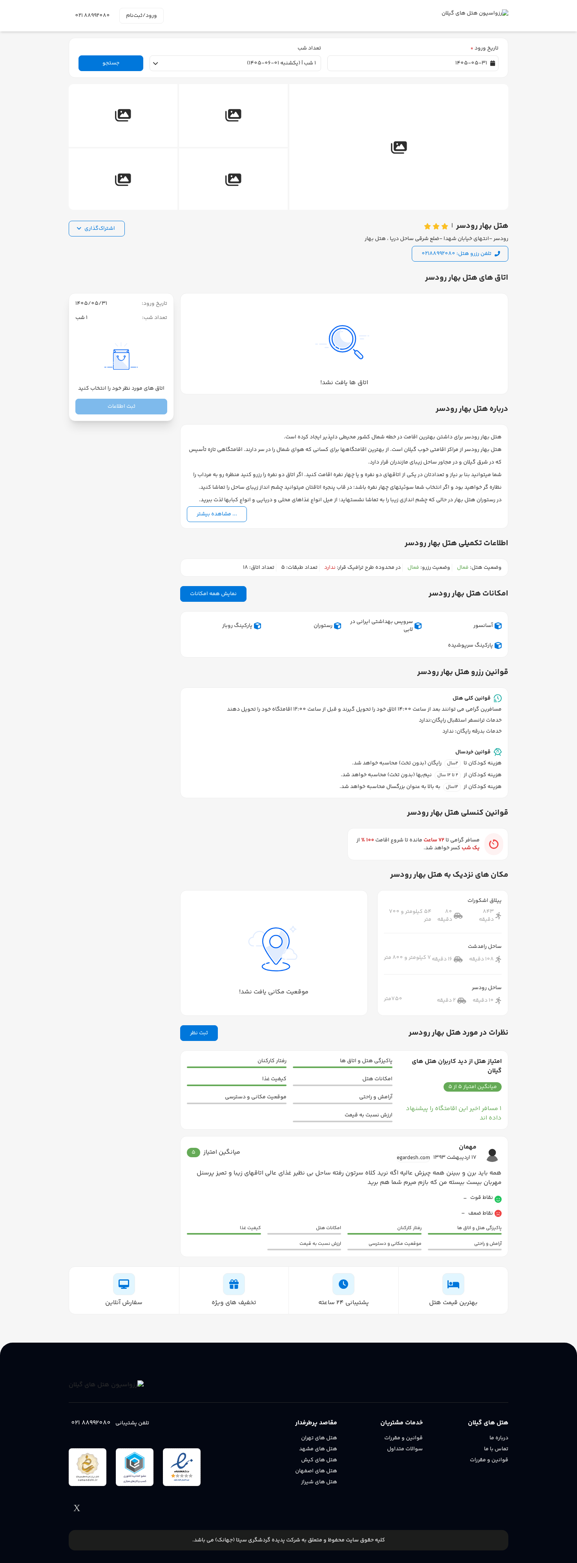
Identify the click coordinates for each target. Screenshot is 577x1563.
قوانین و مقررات (489, 1460)
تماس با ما (496, 1449)
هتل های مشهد (318, 1449)
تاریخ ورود (484, 48)
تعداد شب (309, 48)
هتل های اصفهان (316, 1471)
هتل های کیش (319, 1460)
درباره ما (498, 1438)
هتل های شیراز (319, 1482)
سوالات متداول (405, 1449)
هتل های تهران (319, 1438)
